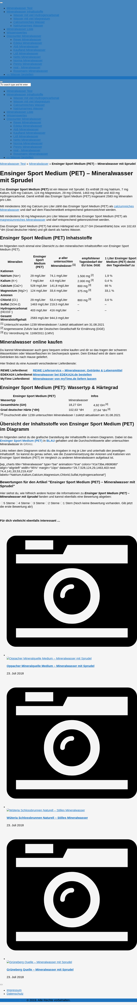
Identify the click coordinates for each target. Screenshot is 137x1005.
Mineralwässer (38, 163)
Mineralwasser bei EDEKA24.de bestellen (62, 374)
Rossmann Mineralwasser (30, 71)
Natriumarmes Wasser (28, 25)
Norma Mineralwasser (28, 60)
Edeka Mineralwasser (27, 43)
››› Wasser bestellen (20, 74)
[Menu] (1, 2)
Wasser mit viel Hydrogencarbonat (36, 15)
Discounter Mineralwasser (24, 36)
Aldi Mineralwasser (26, 46)
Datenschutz (15, 993)
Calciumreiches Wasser (29, 22)
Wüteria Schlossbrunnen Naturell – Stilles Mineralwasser (47, 817)
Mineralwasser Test (19, 8)
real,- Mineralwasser (26, 67)
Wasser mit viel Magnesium (31, 18)
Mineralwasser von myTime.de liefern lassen (64, 378)
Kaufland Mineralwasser (29, 50)
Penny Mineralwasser (27, 64)
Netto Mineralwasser (27, 57)
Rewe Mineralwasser (27, 39)
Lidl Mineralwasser (25, 53)
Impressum (14, 990)
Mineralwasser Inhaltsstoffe (25, 11)
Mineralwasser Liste (20, 29)
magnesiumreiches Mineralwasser (22, 219)
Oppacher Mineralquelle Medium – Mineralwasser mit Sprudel (50, 666)
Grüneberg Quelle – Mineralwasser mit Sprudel (40, 969)
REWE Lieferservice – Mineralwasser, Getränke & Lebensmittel (77, 370)
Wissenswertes (17, 32)
